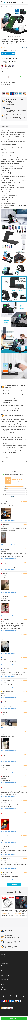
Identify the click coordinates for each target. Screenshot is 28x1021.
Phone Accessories (9, 6)
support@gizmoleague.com (7, 957)
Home (2, 6)
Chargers (16, 6)
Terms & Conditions (5, 975)
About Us (3, 965)
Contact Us (3, 968)
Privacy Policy (4, 973)
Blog (2, 970)
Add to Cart (14, 1019)
